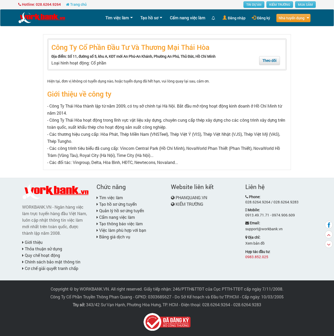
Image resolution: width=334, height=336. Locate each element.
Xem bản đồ (255, 243)
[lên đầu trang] (329, 234)
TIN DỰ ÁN (253, 4)
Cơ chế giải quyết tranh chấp (51, 268)
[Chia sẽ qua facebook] (329, 225)
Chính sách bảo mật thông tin (52, 261)
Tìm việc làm (117, 17)
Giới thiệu (33, 242)
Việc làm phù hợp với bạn (122, 230)
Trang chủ (78, 4)
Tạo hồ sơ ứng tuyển (117, 204)
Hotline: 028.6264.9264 (41, 4)
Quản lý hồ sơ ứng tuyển (121, 210)
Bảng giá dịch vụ (114, 236)
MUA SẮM (305, 4)
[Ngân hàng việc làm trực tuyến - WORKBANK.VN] (41, 17)
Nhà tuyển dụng (292, 17)
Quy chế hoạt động (42, 255)
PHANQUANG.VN (191, 197)
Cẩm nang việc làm (187, 17)
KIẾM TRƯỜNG (279, 4)
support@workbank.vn (264, 228)
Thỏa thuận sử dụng (43, 248)
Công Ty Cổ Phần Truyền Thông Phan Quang (91, 296)
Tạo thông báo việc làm (120, 223)
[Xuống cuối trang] (329, 244)
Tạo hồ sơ (149, 17)
